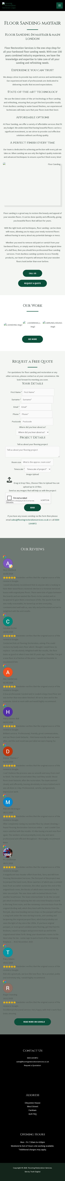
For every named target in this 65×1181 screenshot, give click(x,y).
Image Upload (32, 474)
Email (16, 407)
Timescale (19, 469)
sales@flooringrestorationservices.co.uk (30, 519)
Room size (16, 462)
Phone (16, 414)
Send (32, 507)
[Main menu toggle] (59, 5)
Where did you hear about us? (32, 427)
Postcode (16, 421)
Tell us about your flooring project (32, 444)
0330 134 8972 (32, 1058)
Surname (16, 399)
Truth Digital (35, 1171)
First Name (16, 392)
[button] (4, 324)
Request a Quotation (32, 1065)
